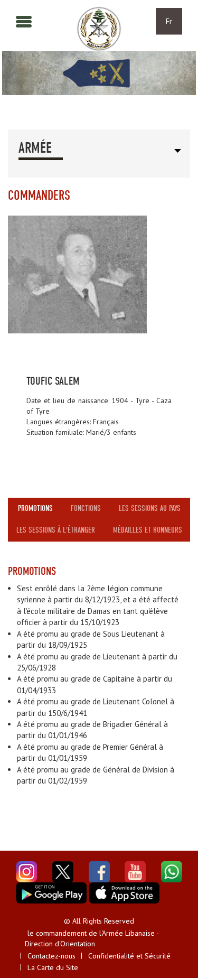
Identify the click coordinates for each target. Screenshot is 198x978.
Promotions (35, 508)
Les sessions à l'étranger (55, 530)
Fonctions (86, 508)
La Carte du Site (52, 967)
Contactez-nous (51, 956)
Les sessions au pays (150, 508)
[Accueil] (99, 28)
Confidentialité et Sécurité (129, 956)
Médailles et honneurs (147, 530)
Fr (169, 21)
